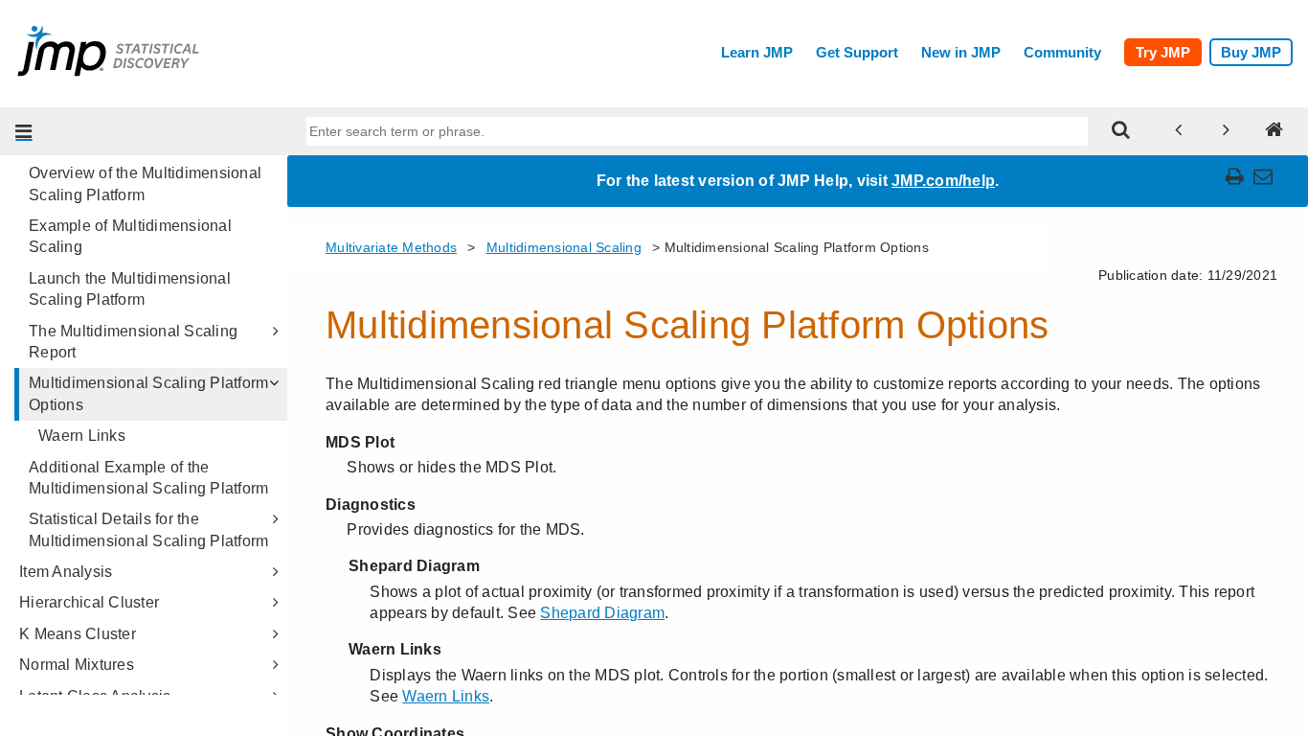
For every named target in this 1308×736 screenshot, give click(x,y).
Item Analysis (65, 572)
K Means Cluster (77, 634)
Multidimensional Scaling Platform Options (148, 393)
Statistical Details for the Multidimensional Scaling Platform (148, 529)
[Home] (1274, 131)
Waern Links (81, 435)
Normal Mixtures (76, 664)
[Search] (1121, 131)
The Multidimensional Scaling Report (133, 341)
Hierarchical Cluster (89, 602)
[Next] (1227, 131)
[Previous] (1179, 131)
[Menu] (24, 131)
